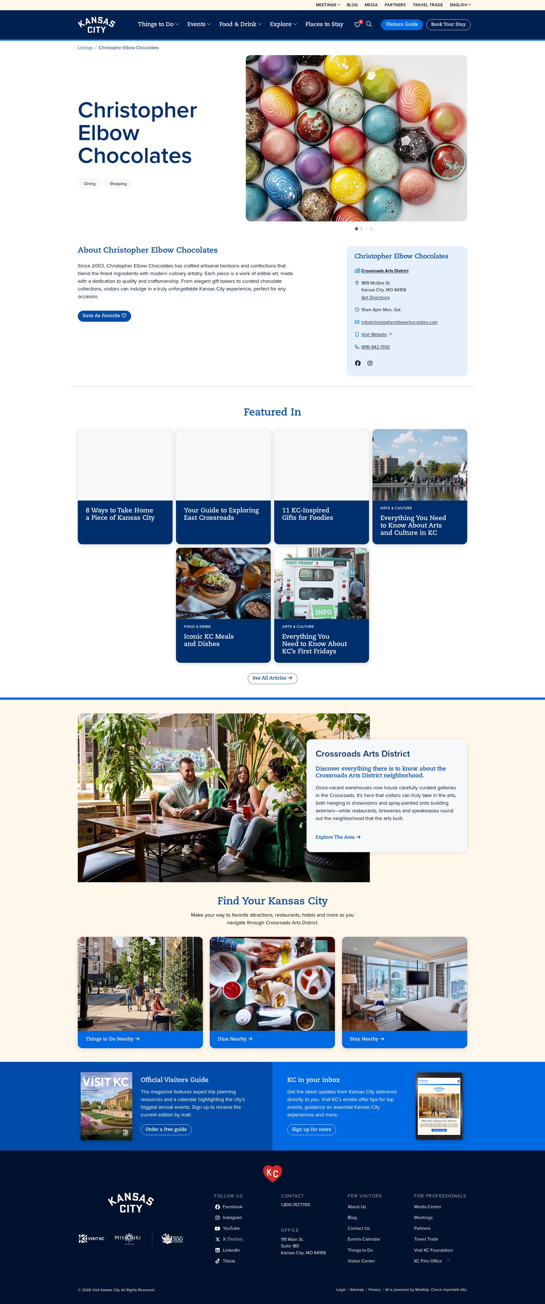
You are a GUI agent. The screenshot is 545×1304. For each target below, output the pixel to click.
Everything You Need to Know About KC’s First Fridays (314, 644)
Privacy (374, 1289)
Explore (281, 25)
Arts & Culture (396, 508)
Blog (352, 5)
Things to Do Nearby (110, 1039)
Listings (85, 47)
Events (196, 25)
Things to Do (156, 25)
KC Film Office (428, 1261)
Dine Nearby (232, 1039)
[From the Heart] (272, 1173)
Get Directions (375, 297)
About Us (357, 1206)
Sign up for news (311, 1129)
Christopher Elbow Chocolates (129, 47)
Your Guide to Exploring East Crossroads (221, 515)
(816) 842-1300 (375, 347)
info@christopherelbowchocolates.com (399, 322)
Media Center (427, 1206)
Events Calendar (364, 1239)
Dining (89, 183)
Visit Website (374, 334)
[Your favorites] (357, 24)
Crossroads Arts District (384, 270)
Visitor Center (361, 1261)
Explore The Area (335, 837)
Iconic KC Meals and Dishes (209, 641)
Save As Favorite (101, 316)
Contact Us (359, 1228)
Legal (340, 1289)
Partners (395, 5)
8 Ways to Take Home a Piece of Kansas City (120, 515)
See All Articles (269, 678)
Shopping (118, 183)
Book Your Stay (448, 24)
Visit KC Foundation (433, 1250)
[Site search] (369, 24)
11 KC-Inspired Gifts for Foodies (307, 515)
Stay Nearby (364, 1039)
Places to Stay (324, 25)
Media (371, 5)
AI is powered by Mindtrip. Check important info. (426, 1289)
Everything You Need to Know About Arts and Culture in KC (413, 526)
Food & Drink (237, 25)
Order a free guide (166, 1129)
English (459, 5)
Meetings (326, 5)
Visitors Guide (402, 24)
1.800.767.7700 (295, 1204)
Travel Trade (428, 5)
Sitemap (357, 1289)
